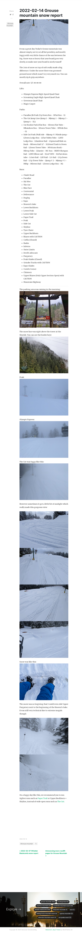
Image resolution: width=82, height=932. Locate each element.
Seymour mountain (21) (44, 905)
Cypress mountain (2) (66, 913)
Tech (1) (72, 909)
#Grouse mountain (9, 24)
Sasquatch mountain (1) (60, 909)
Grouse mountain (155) (48, 901)
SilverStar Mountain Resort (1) (47, 917)
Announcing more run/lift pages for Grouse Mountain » (56, 853)
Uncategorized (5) (62, 901)
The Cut (60, 801)
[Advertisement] (44, 823)
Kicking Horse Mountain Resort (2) (47, 913)
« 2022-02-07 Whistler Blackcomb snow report (29, 852)
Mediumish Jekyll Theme (53, 929)
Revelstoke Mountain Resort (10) (63, 905)
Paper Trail (42, 798)
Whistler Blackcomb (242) (42, 909)
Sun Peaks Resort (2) (65, 917)
